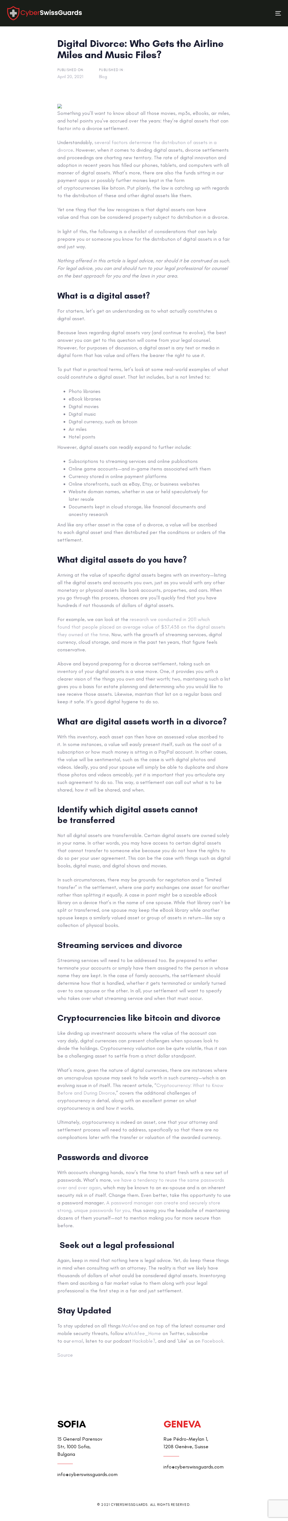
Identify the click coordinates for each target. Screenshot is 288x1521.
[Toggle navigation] (235, 13)
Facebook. (213, 1341)
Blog (103, 76)
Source (65, 1355)
